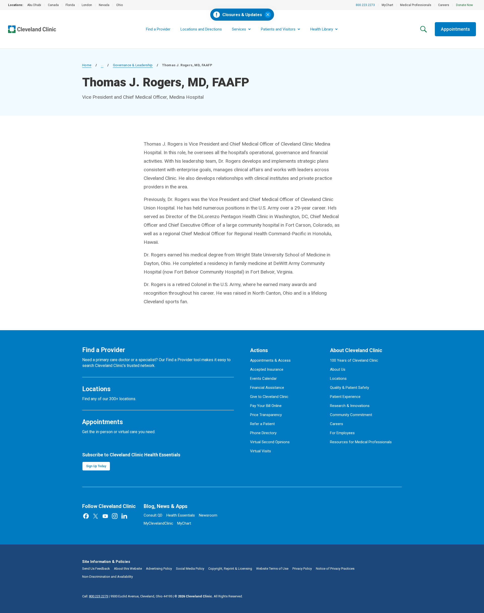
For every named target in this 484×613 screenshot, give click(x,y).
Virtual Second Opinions (270, 442)
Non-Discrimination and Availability (107, 576)
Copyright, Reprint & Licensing (230, 568)
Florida (70, 5)
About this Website (128, 568)
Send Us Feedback (96, 568)
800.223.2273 (365, 5)
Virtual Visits (260, 451)
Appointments (455, 29)
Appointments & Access (270, 360)
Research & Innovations (350, 405)
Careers (443, 5)
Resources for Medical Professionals (361, 442)
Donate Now (464, 5)
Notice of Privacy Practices (335, 568)
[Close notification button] (268, 14)
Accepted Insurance (266, 369)
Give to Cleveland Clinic (269, 396)
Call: (95, 596)
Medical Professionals (415, 5)
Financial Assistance (267, 387)
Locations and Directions (201, 29)
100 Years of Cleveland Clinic (354, 360)
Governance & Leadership (133, 65)
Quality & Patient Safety (349, 387)
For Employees (342, 433)
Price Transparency (266, 415)
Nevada (104, 5)
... (102, 65)
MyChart (387, 5)
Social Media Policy (190, 568)
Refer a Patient (262, 424)
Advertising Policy (159, 568)
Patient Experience (345, 396)
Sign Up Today (96, 466)
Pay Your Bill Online (266, 405)
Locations (338, 378)
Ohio (119, 5)
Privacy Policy (302, 568)
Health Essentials (180, 515)
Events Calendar (263, 378)
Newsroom (208, 515)
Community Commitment (351, 415)
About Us (337, 369)
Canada (53, 5)
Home (87, 65)
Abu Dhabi (34, 5)
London (87, 5)
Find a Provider (158, 29)
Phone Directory (263, 433)
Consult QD (153, 515)
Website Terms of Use (272, 568)
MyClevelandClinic (158, 523)
